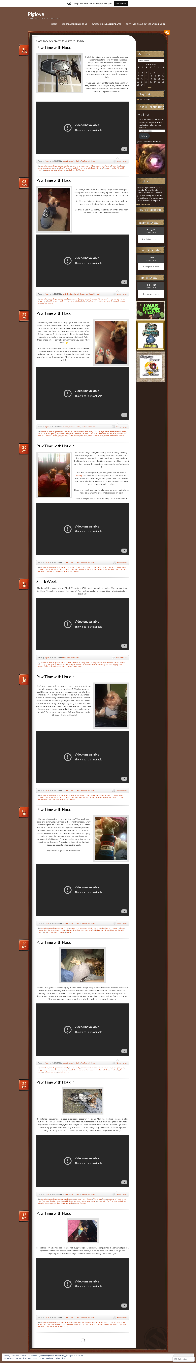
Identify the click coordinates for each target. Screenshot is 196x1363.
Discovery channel (96, 662)
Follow (144, 136)
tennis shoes (114, 436)
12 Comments (121, 1194)
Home (54, 24)
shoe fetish (84, 436)
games (40, 168)
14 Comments (121, 427)
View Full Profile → (144, 204)
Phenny (79, 475)
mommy (120, 434)
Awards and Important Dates (106, 24)
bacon (65, 662)
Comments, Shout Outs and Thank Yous (145, 24)
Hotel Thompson (65, 168)
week (80, 667)
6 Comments (122, 562)
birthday (66, 928)
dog (87, 166)
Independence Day (73, 930)
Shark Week (46, 581)
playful (53, 170)
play (48, 170)
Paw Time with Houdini (55, 47)
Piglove (36, 14)
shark (46, 667)
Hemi (64, 294)
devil (95, 432)
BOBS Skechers (73, 432)
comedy (73, 166)
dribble (91, 166)
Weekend (81, 170)
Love (100, 168)
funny (122, 166)
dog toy (87, 567)
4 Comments (122, 161)
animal (51, 166)
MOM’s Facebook (150, 209)
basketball (67, 166)
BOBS (65, 432)
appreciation (59, 166)
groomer (109, 1199)
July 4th (100, 930)
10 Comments (121, 1063)
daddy (83, 166)
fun (118, 166)
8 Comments (122, 294)
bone (65, 567)
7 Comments (122, 923)
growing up (46, 168)
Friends (113, 166)
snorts (64, 667)
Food (99, 928)
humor (80, 168)
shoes (90, 436)
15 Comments (121, 658)
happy (53, 168)
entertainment (99, 166)
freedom (107, 166)
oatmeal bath (101, 1201)
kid (97, 168)
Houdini (65, 161)
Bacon (64, 658)
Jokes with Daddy (74, 161)
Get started (121, 3)
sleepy (63, 1203)
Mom (104, 168)
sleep (51, 1072)
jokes (76, 797)
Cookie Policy (59, 1358)
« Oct (150, 87)
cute (78, 166)
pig (113, 664)
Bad (69, 662)
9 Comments (122, 1317)
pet (45, 170)
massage (83, 1201)
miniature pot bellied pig (96, 664)
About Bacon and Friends (74, 24)
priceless (59, 170)
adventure (44, 166)
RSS (166, 34)
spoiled (69, 170)
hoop (57, 168)
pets (108, 301)
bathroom (67, 795)
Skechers (96, 436)
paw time (110, 168)
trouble (75, 170)
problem (60, 571)
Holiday (66, 434)
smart (64, 170)
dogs (102, 432)
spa (67, 1203)
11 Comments (121, 790)
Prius (55, 571)
